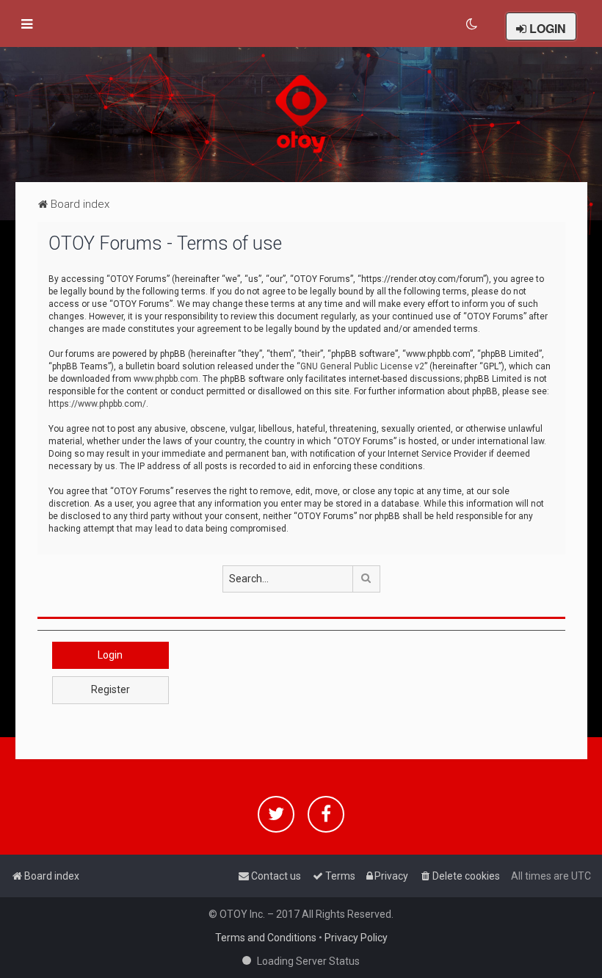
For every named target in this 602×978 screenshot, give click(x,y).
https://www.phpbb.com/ (97, 404)
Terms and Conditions (265, 937)
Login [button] (110, 655)
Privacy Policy (356, 937)
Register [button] (110, 689)
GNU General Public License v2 (362, 366)
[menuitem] (472, 24)
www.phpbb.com (166, 379)
